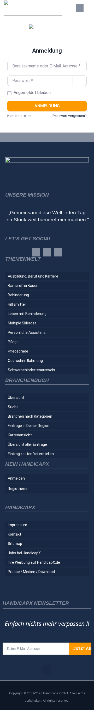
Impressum (17, 525)
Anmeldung (47, 105)
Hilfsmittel (17, 304)
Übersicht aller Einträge (27, 444)
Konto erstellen (19, 116)
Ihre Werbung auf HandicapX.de (34, 562)
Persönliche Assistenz (27, 332)
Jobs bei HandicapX (24, 553)
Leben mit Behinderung (27, 314)
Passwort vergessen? (69, 116)
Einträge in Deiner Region (28, 426)
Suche (13, 407)
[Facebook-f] (36, 252)
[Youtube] (58, 252)
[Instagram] (47, 252)
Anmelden (16, 478)
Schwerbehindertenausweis (31, 370)
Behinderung (18, 295)
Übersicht (16, 397)
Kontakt (14, 534)
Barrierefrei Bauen (23, 286)
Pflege (13, 342)
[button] (80, 8)
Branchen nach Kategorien (30, 416)
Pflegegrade (18, 351)
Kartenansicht (20, 435)
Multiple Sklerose (22, 323)
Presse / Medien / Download (31, 572)
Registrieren (18, 489)
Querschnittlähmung (25, 361)
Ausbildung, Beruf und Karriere (33, 276)
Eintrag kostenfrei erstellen (31, 454)
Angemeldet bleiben (32, 92)
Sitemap (15, 544)
